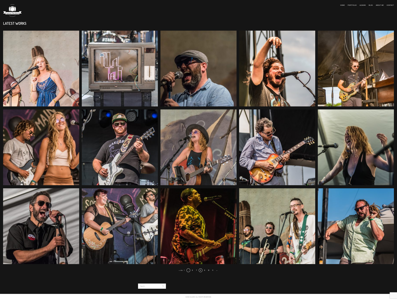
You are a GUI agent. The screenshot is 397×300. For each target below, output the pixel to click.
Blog (371, 5)
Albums (363, 5)
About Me (380, 5)
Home (342, 5)
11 (212, 270)
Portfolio (352, 5)
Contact (390, 5)
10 (208, 270)
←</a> (180, 270)
